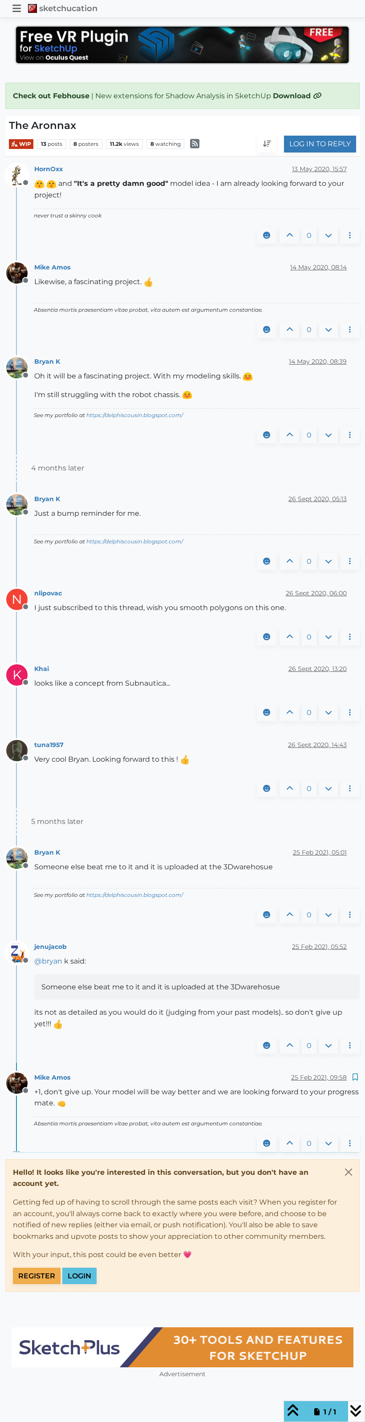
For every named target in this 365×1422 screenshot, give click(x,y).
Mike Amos (52, 267)
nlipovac (48, 593)
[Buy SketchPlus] (182, 1347)
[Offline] (20, 174)
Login (79, 1276)
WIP (24, 144)
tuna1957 (49, 745)
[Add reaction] (266, 235)
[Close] (348, 1172)
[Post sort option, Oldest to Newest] (267, 144)
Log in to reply (320, 144)
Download (293, 96)
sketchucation (68, 8)
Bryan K (47, 362)
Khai (41, 669)
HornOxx (48, 169)
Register (36, 1276)
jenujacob (50, 947)
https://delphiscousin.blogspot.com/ (134, 415)
